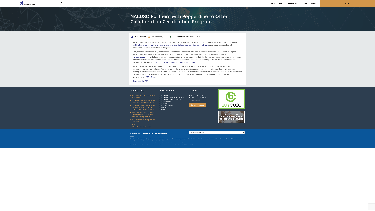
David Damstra (140, 37)
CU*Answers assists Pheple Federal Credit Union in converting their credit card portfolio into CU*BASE (143, 107)
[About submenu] (283, 3)
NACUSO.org (150, 77)
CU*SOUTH (164, 103)
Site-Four (164, 108)
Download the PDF (140, 81)
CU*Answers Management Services (172, 97)
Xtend (163, 110)
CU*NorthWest (166, 101)
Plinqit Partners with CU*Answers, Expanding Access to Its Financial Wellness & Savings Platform (143, 115)
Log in (347, 3)
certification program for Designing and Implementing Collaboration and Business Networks (171, 45)
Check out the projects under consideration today (174, 62)
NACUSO (202, 37)
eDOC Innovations (167, 105)
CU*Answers (180, 37)
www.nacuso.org (139, 57)
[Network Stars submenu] (299, 3)
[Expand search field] (61, 3)
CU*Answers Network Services (171, 99)
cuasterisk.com (192, 37)
